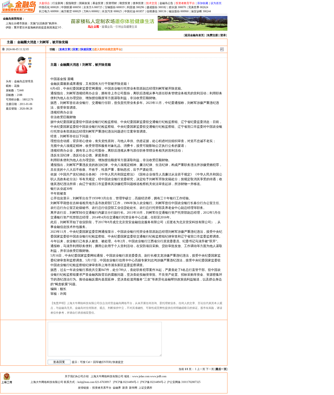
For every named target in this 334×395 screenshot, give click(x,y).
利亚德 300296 (135, 7)
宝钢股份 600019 (115, 7)
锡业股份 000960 (179, 11)
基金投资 (97, 3)
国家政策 (84, 3)
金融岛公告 (166, 3)
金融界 (117, 387)
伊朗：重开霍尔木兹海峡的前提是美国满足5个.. (34, 27)
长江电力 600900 (49, 11)
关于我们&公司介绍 (77, 376)
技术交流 (151, 3)
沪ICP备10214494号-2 (153, 382)
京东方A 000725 (92, 7)
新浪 (125, 387)
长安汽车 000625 (112, 11)
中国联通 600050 (71, 7)
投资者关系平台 (101, 387)
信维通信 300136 (156, 11)
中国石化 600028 (49, 7)
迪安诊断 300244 (201, 11)
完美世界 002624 (198, 7)
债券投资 (138, 3)
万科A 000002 (91, 11)
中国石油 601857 (134, 11)
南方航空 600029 (71, 11)
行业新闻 (57, 3)
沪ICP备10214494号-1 (126, 382)
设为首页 (216, 3)
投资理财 (111, 3)
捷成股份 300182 (156, 7)
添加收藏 (202, 3)
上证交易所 (145, 387)
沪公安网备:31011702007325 (183, 382)
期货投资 (124, 3)
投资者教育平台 (185, 3)
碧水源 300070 (177, 7)
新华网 (133, 387)
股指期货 (71, 3)
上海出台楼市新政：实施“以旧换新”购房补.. (32, 23)
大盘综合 (44, 3)
